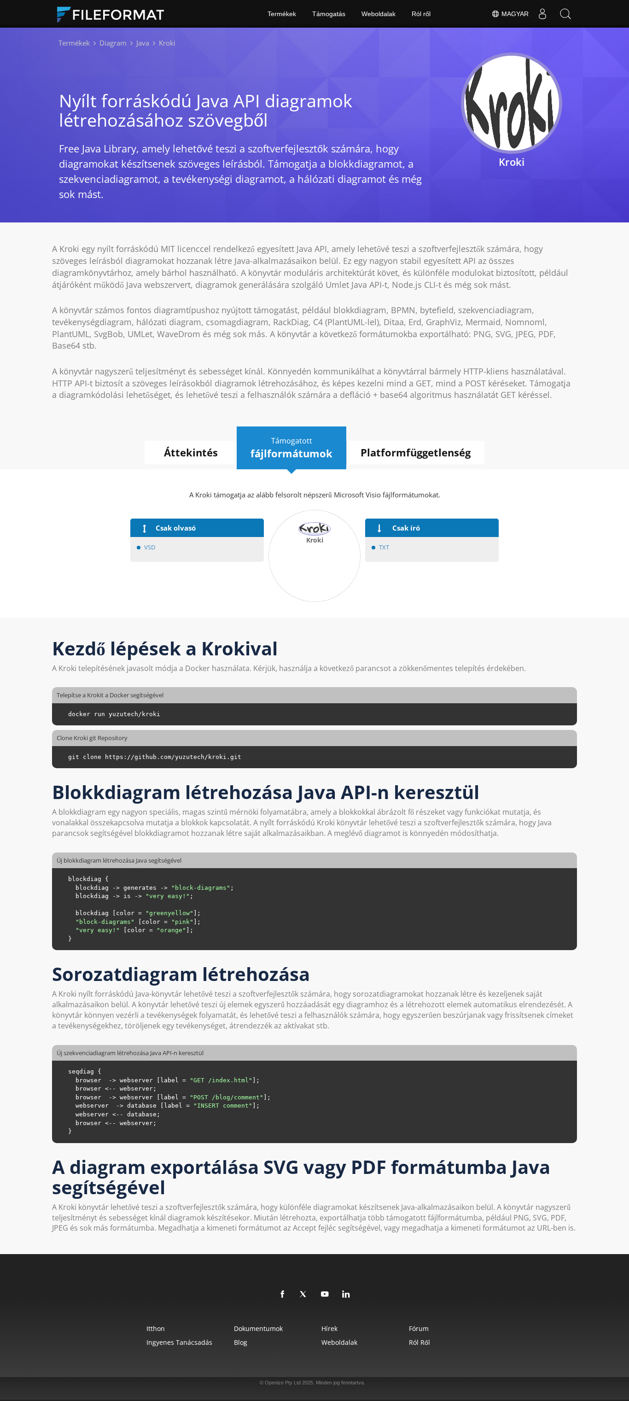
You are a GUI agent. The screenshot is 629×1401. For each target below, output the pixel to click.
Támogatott (291, 448)
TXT (384, 547)
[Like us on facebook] (283, 1295)
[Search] (565, 14)
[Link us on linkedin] (346, 1295)
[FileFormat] (114, 13)
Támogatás (328, 14)
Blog (240, 1342)
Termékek (282, 14)
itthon (155, 1328)
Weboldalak (378, 14)
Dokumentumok (258, 1328)
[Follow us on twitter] (304, 1295)
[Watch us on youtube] (325, 1295)
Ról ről (421, 14)
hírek (329, 1328)
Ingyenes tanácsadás (179, 1342)
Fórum (419, 1328)
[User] (542, 14)
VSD (149, 547)
